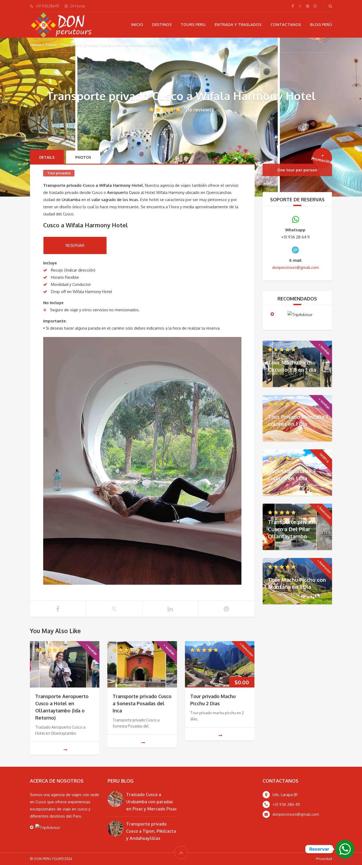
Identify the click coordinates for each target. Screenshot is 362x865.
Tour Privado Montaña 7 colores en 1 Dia (298, 420)
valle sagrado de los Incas (114, 199)
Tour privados (58, 173)
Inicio (137, 24)
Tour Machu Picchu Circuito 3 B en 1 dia (292, 366)
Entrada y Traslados (238, 24)
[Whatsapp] (345, 849)
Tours (50, 44)
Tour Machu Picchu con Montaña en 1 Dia (297, 583)
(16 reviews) (199, 110)
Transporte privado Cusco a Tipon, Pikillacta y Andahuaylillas (151, 831)
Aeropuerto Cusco (123, 192)
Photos (83, 157)
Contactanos (286, 24)
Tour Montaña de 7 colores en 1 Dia (292, 475)
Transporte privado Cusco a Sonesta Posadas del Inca (142, 703)
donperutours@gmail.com (295, 814)
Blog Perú (321, 24)
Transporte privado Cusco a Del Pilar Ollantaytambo (292, 528)
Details (47, 157)
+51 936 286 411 (286, 804)
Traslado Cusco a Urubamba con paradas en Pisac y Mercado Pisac (151, 801)
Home (36, 44)
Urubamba (71, 199)
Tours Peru (193, 24)
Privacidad (324, 859)
